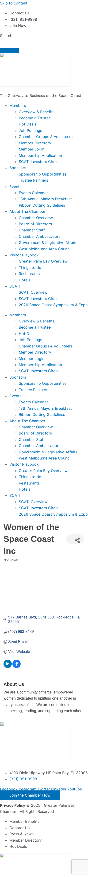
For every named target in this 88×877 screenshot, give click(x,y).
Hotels (24, 280)
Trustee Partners (33, 180)
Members (17, 105)
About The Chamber (27, 211)
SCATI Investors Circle (38, 161)
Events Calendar (33, 192)
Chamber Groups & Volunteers (46, 136)
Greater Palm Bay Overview (43, 261)
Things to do (30, 267)
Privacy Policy (12, 805)
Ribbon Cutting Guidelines (42, 205)
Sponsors (17, 167)
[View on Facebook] (16, 667)
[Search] (9, 50)
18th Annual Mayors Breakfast (45, 198)
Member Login (31, 149)
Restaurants (29, 273)
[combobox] (30, 42)
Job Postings (30, 130)
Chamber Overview (36, 217)
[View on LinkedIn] (8, 667)
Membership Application (40, 155)
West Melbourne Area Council (45, 248)
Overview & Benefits (36, 111)
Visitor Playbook (24, 255)
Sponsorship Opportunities (42, 174)
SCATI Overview (33, 292)
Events (15, 186)
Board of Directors (35, 223)
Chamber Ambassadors (39, 236)
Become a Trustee (35, 118)
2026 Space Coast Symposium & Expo (53, 304)
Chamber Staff (32, 230)
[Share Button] (75, 539)
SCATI (14, 286)
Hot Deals (27, 124)
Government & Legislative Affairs (48, 242)
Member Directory (35, 143)
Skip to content (13, 3)
